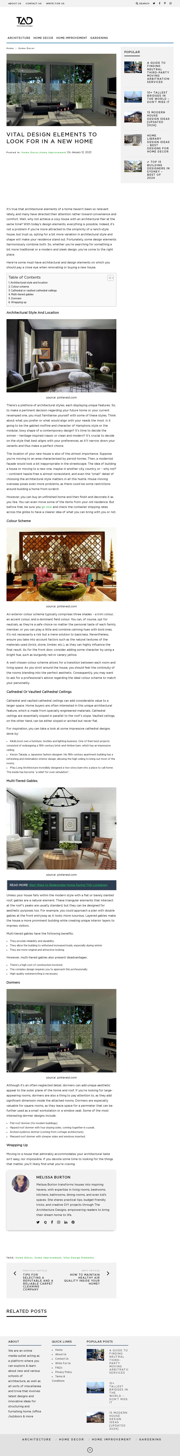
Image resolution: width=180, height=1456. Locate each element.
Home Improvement (71, 38)
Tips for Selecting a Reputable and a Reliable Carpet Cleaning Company (38, 1282)
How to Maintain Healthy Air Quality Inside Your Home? (82, 1279)
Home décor (24, 1258)
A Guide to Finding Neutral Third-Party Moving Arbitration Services (158, 72)
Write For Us (55, 3)
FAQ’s (58, 1368)
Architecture (19, 38)
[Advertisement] (109, 23)
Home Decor (43, 38)
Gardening (99, 38)
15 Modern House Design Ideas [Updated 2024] (158, 119)
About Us (14, 3)
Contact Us (34, 3)
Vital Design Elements (78, 1258)
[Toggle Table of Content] (109, 278)
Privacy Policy (63, 1372)
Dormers (16, 298)
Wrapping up (19, 302)
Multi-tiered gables (22, 294)
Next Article (91, 1271)
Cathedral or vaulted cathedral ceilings (34, 290)
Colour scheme (20, 287)
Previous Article (35, 1271)
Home (10, 48)
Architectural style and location (29, 283)
